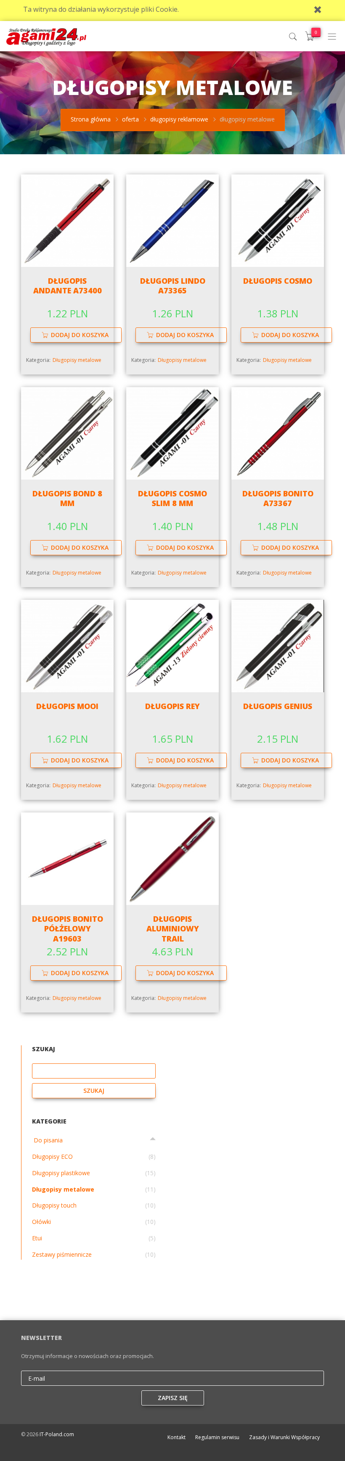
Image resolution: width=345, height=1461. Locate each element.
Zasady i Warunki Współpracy (284, 1437)
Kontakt (176, 1437)
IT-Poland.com (57, 1434)
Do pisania (47, 1140)
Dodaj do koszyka (80, 335)
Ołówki (41, 1222)
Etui (37, 1238)
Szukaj (93, 1090)
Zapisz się (173, 1398)
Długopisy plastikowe (61, 1173)
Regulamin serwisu (217, 1437)
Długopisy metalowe (77, 360)
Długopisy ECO (52, 1156)
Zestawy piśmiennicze (62, 1254)
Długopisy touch (54, 1205)
